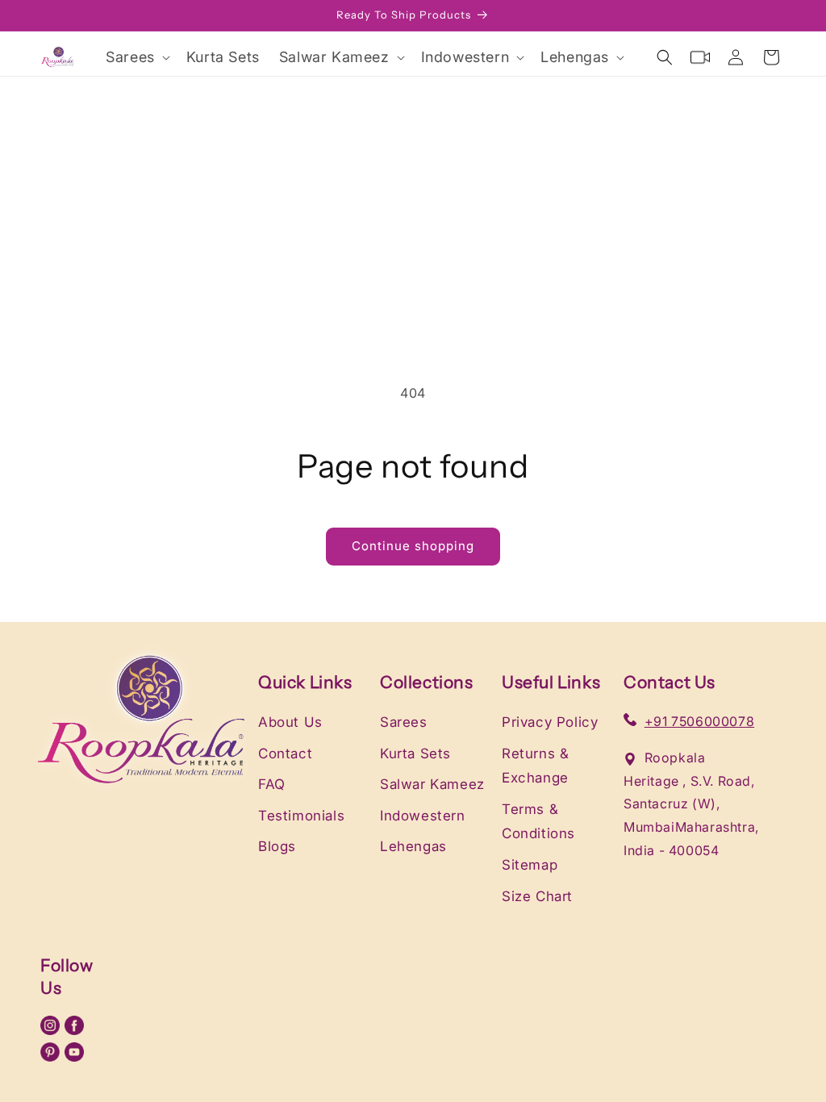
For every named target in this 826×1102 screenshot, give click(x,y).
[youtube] (74, 1057)
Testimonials (301, 816)
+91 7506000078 (699, 721)
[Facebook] (74, 1030)
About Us (290, 722)
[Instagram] (52, 1030)
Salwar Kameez (432, 784)
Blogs (277, 846)
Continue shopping (413, 545)
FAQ (272, 784)
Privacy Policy (550, 722)
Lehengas (413, 846)
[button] (136, 57)
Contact (285, 753)
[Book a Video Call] (700, 57)
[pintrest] (52, 1057)
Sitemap (529, 865)
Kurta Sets (415, 753)
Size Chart (537, 896)
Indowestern (422, 816)
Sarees (404, 722)
